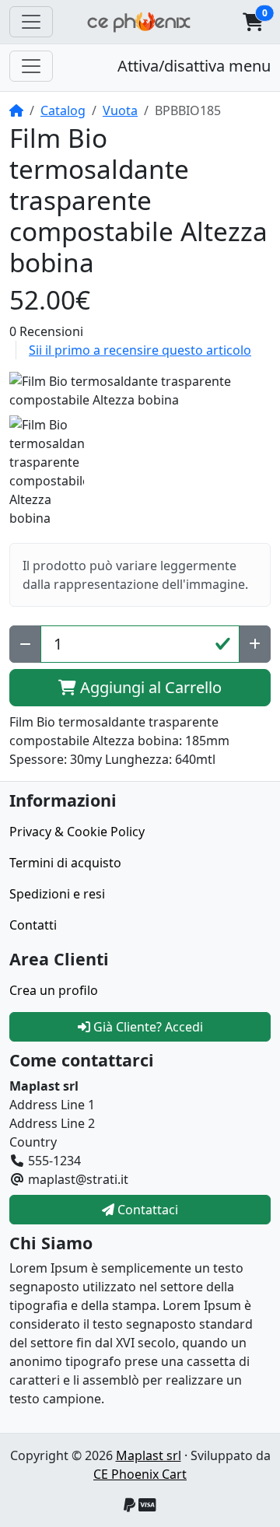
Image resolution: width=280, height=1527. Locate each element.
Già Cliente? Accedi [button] (146, 1026)
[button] (252, 21)
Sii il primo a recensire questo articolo (140, 350)
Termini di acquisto (65, 862)
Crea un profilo (53, 990)
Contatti (33, 924)
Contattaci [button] (146, 1209)
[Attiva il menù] (31, 21)
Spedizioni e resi (57, 893)
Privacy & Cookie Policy (77, 831)
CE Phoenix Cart (140, 1474)
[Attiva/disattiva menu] (31, 66)
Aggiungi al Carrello (149, 687)
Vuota (120, 110)
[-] (25, 644)
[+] (255, 644)
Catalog (63, 110)
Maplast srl (148, 1455)
